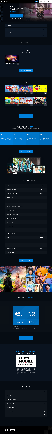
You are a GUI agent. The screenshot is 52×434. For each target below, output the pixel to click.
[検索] (34, 1)
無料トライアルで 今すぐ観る (45, 1)
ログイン (36, 1)
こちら (22, 18)
